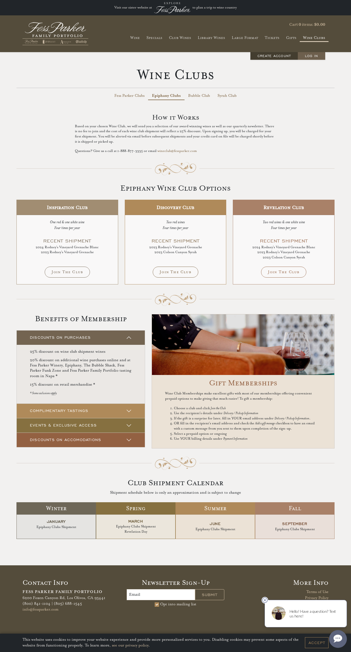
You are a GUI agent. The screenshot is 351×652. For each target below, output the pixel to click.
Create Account (274, 56)
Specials (154, 37)
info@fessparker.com (40, 609)
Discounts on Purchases (60, 337)
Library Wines (211, 37)
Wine (135, 37)
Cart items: (307, 24)
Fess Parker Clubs (129, 96)
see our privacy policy (130, 645)
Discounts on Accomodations (65, 440)
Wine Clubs (314, 37)
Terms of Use (317, 592)
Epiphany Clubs (166, 96)
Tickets (272, 37)
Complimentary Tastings (59, 410)
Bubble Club (199, 96)
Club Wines (180, 37)
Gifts (291, 37)
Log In (311, 56)
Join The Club (67, 272)
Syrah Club (227, 96)
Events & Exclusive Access (63, 425)
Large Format (245, 37)
